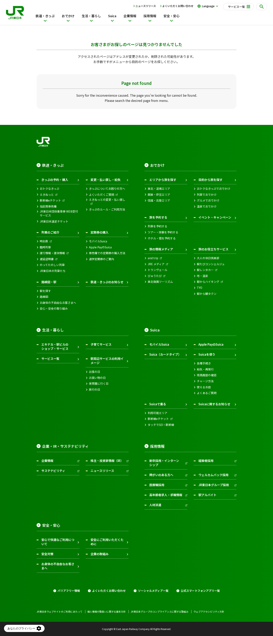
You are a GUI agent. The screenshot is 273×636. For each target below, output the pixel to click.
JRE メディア (156, 264)
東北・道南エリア (159, 189)
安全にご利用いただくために (107, 542)
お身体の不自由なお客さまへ (58, 303)
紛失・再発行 (205, 369)
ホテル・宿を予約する (162, 238)
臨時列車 (45, 247)
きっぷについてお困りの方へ (107, 189)
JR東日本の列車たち (53, 271)
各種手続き (204, 363)
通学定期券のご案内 (101, 259)
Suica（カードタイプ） (165, 354)
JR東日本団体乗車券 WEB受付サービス (59, 213)
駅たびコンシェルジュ (211, 264)
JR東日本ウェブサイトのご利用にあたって (59, 611)
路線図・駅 (48, 282)
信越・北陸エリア (159, 200)
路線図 (44, 297)
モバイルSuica (98, 241)
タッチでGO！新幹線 (161, 425)
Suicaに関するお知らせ (214, 404)
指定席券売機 (48, 206)
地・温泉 (202, 276)
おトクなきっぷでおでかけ (213, 189)
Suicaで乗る (157, 404)
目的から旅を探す (210, 180)
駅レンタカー (205, 270)
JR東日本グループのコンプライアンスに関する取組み (159, 611)
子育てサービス (101, 344)
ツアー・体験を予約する (163, 232)
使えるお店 (204, 387)
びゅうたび (155, 276)
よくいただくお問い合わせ (177, 6)
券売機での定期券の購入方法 (107, 253)
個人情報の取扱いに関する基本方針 (106, 611)
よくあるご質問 (206, 393)
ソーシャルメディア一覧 (153, 591)
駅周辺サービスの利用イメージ (107, 360)
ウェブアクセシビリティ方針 (208, 611)
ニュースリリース (146, 6)
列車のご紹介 (50, 232)
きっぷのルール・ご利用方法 (107, 209)
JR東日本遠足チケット (54, 221)
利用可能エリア (157, 413)
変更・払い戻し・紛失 (106, 180)
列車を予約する (157, 226)
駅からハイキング (208, 282)
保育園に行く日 (99, 383)
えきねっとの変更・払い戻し (107, 200)
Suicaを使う (206, 354)
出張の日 (94, 372)
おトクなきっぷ (49, 189)
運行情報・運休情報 (52, 253)
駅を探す (45, 291)
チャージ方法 (205, 381)
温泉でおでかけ (206, 206)
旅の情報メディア (161, 249)
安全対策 (47, 554)
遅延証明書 (47, 259)
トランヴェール (157, 270)
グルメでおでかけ (208, 200)
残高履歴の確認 (206, 375)
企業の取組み (100, 554)
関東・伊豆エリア (159, 195)
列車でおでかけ (206, 195)
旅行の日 (94, 389)
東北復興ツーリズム (160, 282)
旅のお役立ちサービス (213, 249)
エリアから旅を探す (162, 180)
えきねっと (47, 195)
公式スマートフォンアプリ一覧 (200, 591)
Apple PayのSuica (100, 247)
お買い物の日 (97, 378)
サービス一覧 (50, 358)
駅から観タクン (206, 294)
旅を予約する (158, 217)
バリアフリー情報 (69, 591)
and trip (153, 258)
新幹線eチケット (50, 200)
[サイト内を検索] (261, 6)
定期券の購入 (100, 232)
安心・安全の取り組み (54, 308)
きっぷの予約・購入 (54, 180)
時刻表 (44, 241)
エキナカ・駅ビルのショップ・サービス (54, 346)
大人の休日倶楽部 (208, 258)
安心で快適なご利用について (57, 542)
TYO (199, 288)
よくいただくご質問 (101, 195)
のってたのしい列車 (52, 265)
